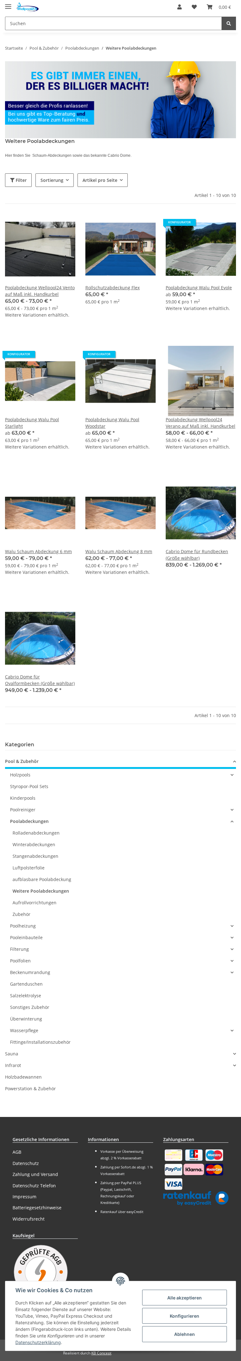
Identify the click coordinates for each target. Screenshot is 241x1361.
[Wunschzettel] (194, 7)
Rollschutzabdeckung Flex (112, 288)
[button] (179, 7)
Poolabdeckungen (29, 821)
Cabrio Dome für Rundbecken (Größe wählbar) (197, 554)
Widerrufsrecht (29, 1219)
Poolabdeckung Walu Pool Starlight (32, 422)
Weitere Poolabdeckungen (41, 891)
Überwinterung (26, 1019)
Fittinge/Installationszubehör (40, 1042)
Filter (20, 180)
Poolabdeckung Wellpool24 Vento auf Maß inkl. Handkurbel (40, 291)
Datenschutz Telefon (34, 1186)
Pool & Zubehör (22, 761)
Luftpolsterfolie (29, 868)
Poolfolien (20, 961)
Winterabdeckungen (34, 844)
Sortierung (51, 180)
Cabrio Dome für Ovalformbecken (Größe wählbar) (40, 680)
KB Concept (101, 1353)
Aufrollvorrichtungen (34, 903)
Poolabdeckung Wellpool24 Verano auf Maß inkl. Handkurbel (200, 422)
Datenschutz (26, 1163)
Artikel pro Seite (100, 180)
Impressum (24, 1197)
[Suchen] (229, 23)
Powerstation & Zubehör (30, 1089)
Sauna (11, 1054)
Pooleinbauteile (26, 937)
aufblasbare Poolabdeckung (42, 879)
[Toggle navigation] (8, 4)
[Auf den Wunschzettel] (65, 224)
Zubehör (21, 914)
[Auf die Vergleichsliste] (48, 224)
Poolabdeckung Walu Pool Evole (199, 288)
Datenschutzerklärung (38, 1342)
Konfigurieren (184, 1316)
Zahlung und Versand (35, 1174)
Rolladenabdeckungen (36, 833)
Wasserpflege (24, 1030)
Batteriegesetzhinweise (37, 1208)
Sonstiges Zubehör (29, 1007)
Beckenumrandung (30, 972)
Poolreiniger (22, 810)
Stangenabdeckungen (35, 856)
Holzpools (20, 775)
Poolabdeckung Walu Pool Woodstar (112, 422)
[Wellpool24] (27, 7)
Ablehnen (184, 1334)
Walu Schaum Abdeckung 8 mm (118, 551)
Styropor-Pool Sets (29, 786)
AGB (17, 1152)
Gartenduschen (26, 984)
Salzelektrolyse (25, 996)
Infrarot (13, 1065)
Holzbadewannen (23, 1077)
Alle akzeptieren (184, 1297)
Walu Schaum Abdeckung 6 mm (38, 551)
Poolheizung (23, 926)
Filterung (19, 949)
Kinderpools (22, 798)
